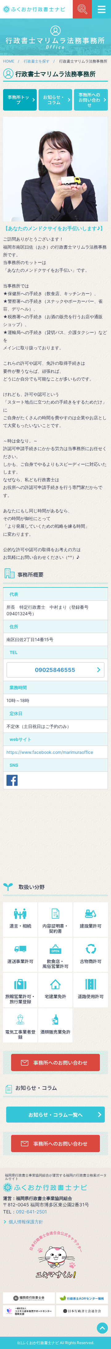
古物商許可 (90, 961)
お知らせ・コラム (54, 99)
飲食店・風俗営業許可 (55, 963)
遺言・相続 (20, 926)
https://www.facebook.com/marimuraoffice (49, 752)
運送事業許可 (20, 961)
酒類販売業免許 (55, 1032)
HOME (8, 61)
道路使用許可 (91, 996)
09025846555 (55, 670)
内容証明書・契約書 (55, 928)
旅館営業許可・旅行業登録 (20, 999)
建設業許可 (90, 926)
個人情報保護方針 (26, 1221)
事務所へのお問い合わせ (89, 99)
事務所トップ (18, 99)
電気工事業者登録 (20, 1034)
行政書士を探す (37, 61)
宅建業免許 (55, 996)
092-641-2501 (31, 1212)
